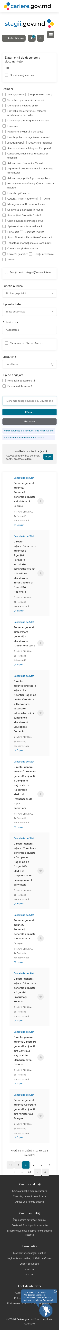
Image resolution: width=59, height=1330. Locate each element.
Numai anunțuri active (22, 75)
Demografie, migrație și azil (22, 105)
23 (29, 1172)
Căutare (29, 412)
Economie (13, 126)
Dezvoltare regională (40, 143)
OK (49, 456)
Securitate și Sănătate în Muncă (25, 210)
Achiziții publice (16, 94)
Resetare (29, 421)
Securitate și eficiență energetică (25, 100)
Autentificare (15, 38)
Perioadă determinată (19, 386)
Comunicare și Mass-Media (22, 248)
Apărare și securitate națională (24, 226)
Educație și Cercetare (19, 193)
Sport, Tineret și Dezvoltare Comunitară (29, 237)
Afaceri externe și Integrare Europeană (29, 148)
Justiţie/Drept (15, 143)
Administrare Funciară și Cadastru (26, 163)
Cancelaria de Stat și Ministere (27, 343)
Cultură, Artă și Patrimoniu (22, 199)
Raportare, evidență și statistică (25, 131)
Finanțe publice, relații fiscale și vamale (29, 137)
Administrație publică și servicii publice (28, 178)
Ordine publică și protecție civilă (25, 221)
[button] (29, 293)
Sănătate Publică (34, 232)
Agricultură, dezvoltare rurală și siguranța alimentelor (30, 170)
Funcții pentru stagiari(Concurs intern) (30, 272)
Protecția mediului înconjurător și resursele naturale (31, 185)
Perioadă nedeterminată (21, 380)
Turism (46, 199)
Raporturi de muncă (41, 94)
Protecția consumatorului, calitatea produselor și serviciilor (26, 113)
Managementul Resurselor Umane (26, 204)
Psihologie (13, 232)
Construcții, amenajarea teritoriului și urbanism (27, 155)
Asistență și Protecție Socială (24, 215)
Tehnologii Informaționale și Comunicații (29, 243)
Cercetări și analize (17, 254)
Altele (11, 259)
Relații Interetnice (44, 254)
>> (45, 1172)
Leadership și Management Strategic (28, 120)
